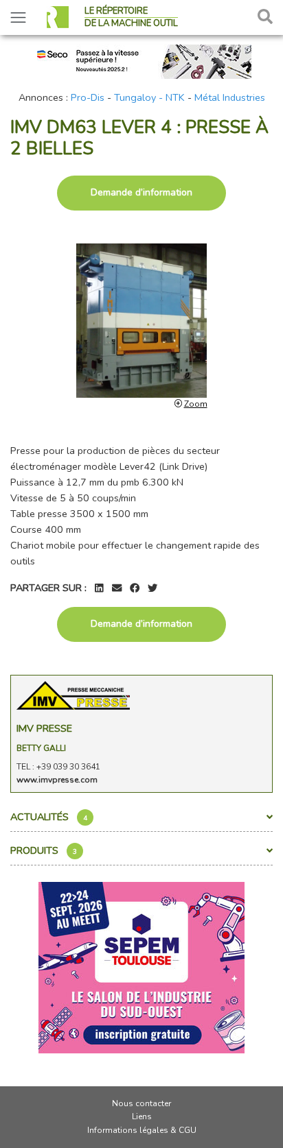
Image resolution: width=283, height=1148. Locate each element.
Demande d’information (141, 192)
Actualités (48, 817)
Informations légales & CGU (141, 1130)
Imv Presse (44, 728)
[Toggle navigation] (18, 17)
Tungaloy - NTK (149, 97)
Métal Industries (229, 97)
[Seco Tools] (141, 60)
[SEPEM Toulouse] (141, 967)
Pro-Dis (87, 97)
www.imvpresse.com (57, 779)
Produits (43, 850)
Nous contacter (141, 1103)
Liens (142, 1116)
